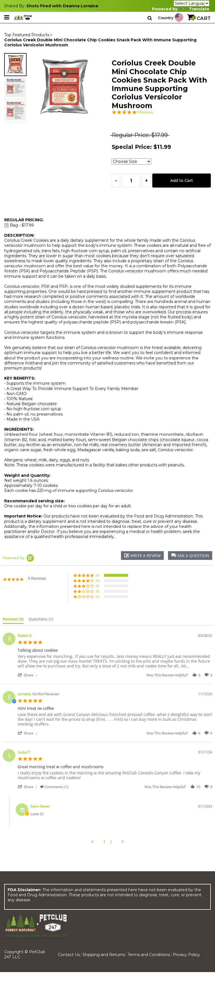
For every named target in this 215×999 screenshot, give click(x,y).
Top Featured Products (26, 34)
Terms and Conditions (149, 954)
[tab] (13, 620)
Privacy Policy (186, 954)
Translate (199, 9)
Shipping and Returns (104, 954)
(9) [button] (97, 575)
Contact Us (69, 954)
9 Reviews (145, 112)
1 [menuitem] (104, 841)
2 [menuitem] (111, 841)
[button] (190, 555)
